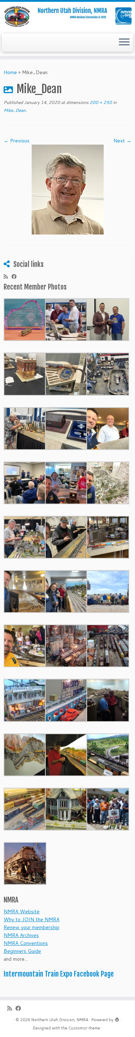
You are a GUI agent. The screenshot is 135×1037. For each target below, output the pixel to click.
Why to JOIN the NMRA (31, 919)
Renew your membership (31, 927)
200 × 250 (100, 102)
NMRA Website (22, 911)
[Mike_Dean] (68, 188)
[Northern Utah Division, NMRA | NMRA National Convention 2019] (67, 16)
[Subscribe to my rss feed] (8, 277)
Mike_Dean (15, 110)
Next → (122, 140)
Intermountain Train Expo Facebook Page (59, 974)
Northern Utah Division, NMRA (59, 1020)
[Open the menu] (124, 42)
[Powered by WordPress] (117, 1018)
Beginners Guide (22, 951)
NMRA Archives (21, 935)
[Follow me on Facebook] (16, 277)
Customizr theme (84, 1028)
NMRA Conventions (26, 943)
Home (10, 72)
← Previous (17, 140)
